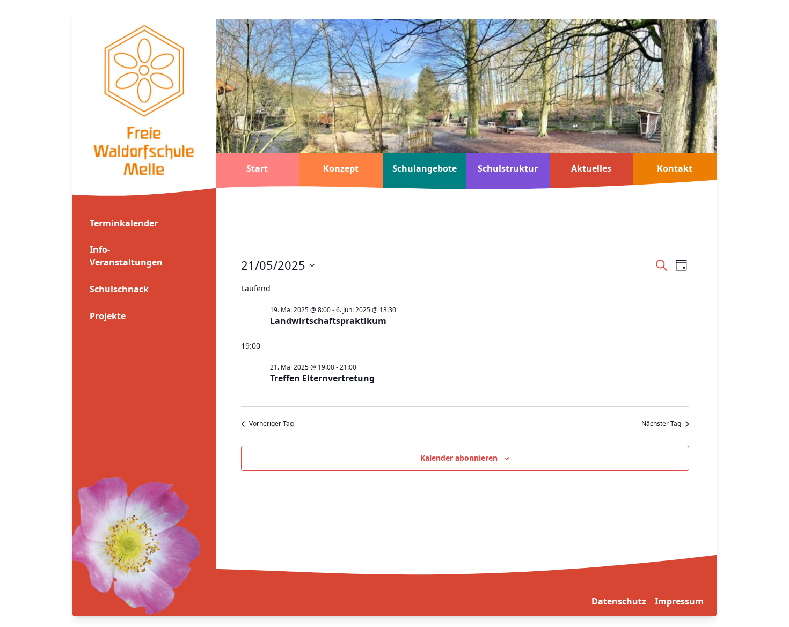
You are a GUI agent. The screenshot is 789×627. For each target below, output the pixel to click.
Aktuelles (591, 168)
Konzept (341, 168)
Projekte (108, 316)
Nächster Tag (661, 423)
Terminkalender (124, 223)
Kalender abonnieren (459, 458)
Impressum (679, 601)
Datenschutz (618, 601)
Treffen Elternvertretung (322, 378)
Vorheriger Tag (271, 423)
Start (257, 168)
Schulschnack (119, 289)
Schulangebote (424, 168)
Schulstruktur (508, 168)
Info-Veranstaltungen (126, 256)
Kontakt (674, 168)
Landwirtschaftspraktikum (328, 321)
